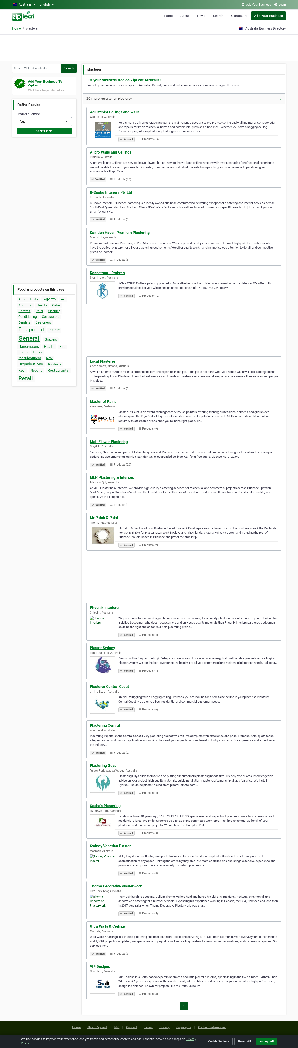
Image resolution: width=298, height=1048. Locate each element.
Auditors (25, 305)
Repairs (36, 370)
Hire (62, 346)
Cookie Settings (218, 1041)
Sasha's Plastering (105, 806)
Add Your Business (268, 16)
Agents (49, 299)
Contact (131, 1027)
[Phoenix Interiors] (104, 626)
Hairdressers (28, 346)
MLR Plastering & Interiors (112, 477)
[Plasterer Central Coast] (104, 705)
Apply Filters (44, 131)
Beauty (42, 305)
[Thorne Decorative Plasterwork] (104, 905)
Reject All (244, 1041)
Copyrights (183, 1027)
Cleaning (54, 311)
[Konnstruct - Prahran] (104, 291)
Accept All (267, 1041)
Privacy (164, 1027)
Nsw (49, 358)
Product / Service (28, 114)
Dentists (24, 322)
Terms (148, 1027)
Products (54, 364)
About (184, 16)
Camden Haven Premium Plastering (120, 232)
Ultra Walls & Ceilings (108, 926)
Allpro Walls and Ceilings (110, 152)
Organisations (30, 364)
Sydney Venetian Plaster (110, 846)
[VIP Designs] (104, 985)
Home (168, 16)
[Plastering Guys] (104, 784)
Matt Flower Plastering (109, 442)
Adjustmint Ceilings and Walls (114, 112)
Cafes (56, 305)
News (201, 16)
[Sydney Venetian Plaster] (104, 864)
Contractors (50, 317)
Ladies (37, 352)
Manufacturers (29, 358)
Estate (54, 330)
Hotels (23, 352)
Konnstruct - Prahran (107, 273)
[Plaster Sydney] (104, 666)
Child (39, 311)
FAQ (116, 1027)
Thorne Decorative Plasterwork (116, 886)
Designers (43, 322)
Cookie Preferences (212, 1027)
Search (218, 16)
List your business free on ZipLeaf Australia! (123, 80)
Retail (25, 378)
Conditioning (27, 317)
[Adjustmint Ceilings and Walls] (104, 131)
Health (49, 347)
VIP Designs (100, 966)
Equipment (31, 329)
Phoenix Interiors (104, 607)
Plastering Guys (103, 765)
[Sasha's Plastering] (104, 824)
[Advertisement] (149, 46)
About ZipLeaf (97, 1027)
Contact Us (239, 16)
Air (63, 299)
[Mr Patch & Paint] (104, 536)
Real (22, 370)
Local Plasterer (102, 361)
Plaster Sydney (102, 648)
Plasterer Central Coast (109, 686)
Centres (24, 311)
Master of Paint (103, 401)
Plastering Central (105, 725)
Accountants (28, 299)
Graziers (51, 339)
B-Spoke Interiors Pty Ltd (111, 192)
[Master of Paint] (104, 420)
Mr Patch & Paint (104, 518)
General (29, 338)
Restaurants (58, 370)
